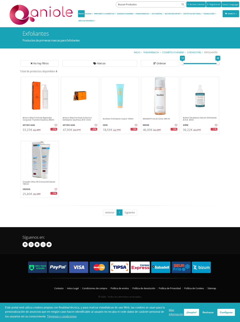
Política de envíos (120, 288)
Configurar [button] (226, 312)
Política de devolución (143, 288)
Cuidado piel (194, 52)
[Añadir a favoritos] (55, 125)
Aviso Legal (73, 288)
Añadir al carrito (41, 136)
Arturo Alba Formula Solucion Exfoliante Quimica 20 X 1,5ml (77, 119)
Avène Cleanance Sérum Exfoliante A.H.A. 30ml (200, 119)
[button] (99, 63)
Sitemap (211, 288)
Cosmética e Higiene (173, 52)
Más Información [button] (176, 312)
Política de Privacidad (170, 288)
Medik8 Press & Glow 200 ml (156, 119)
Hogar (88, 13)
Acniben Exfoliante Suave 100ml (118, 119)
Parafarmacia (142, 13)
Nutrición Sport (173, 13)
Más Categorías (86, 20)
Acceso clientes (197, 4)
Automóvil (157, 13)
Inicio (81, 13)
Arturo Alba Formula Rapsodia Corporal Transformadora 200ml (38, 119)
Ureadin (26, 189)
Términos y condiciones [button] (62, 316)
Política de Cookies (194, 288)
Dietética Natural (192, 13)
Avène (185, 125)
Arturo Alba (29, 125)
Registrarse (214, 4)
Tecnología (209, 13)
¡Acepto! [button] (191, 312)
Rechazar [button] (208, 312)
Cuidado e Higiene (125, 13)
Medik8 (146, 125)
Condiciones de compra (94, 288)
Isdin (105, 125)
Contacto (59, 288)
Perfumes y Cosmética (104, 13)
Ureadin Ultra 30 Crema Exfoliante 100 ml (39, 183)
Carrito (231, 13)
